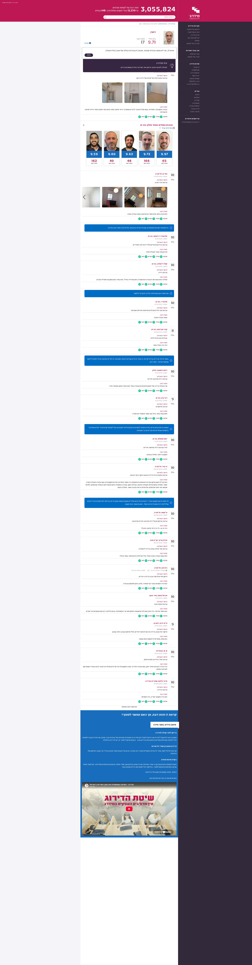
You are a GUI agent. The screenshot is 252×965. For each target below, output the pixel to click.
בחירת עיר (167, 128)
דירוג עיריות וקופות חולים (190, 122)
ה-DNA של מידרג (193, 84)
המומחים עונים (194, 106)
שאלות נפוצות (194, 79)
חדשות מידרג (194, 73)
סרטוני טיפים (194, 112)
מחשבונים (196, 103)
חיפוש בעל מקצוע (193, 29)
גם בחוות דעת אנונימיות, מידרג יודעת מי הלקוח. (151, 294)
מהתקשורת (195, 70)
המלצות (196, 97)
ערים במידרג (195, 35)
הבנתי (89, 55)
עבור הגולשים (194, 54)
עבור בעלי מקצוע (193, 57)
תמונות (197, 41)
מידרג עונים (195, 109)
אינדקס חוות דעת (193, 38)
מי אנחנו (196, 67)
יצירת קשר (195, 76)
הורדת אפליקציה (193, 32)
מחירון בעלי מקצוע (193, 44)
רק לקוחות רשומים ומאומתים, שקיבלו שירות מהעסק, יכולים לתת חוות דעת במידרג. (138, 228)
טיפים (197, 95)
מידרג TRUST (194, 81)
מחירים (197, 100)
